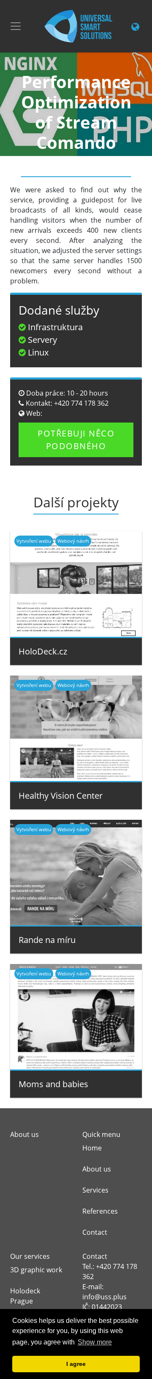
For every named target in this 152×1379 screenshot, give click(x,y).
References (100, 1211)
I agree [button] (76, 1363)
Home (92, 1148)
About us (96, 1169)
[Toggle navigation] (15, 26)
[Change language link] (135, 27)
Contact (94, 1232)
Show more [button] (95, 1342)
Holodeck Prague (25, 1296)
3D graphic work (36, 1269)
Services (95, 1190)
